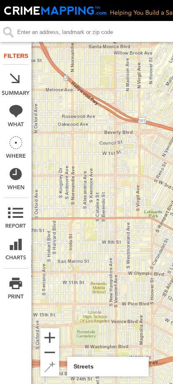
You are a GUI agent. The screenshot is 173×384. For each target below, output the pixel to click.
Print (15, 288)
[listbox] (108, 366)
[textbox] (87, 32)
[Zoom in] (50, 337)
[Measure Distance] (50, 367)
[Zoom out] (50, 352)
